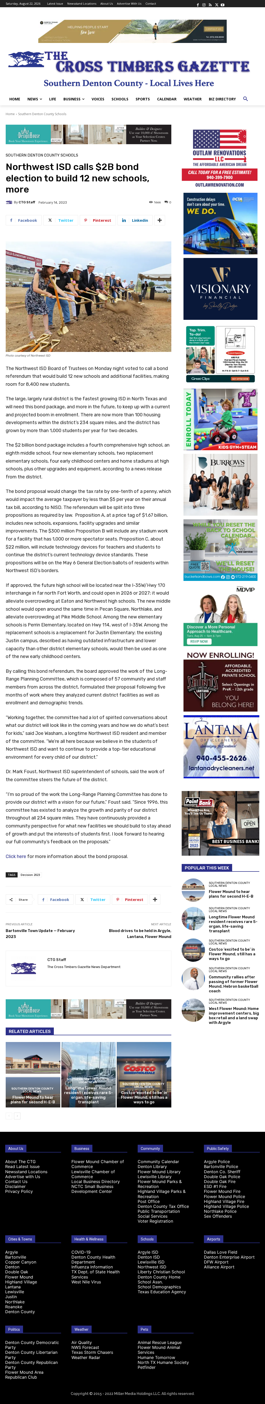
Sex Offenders (218, 1216)
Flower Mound (19, 1277)
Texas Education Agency (162, 1291)
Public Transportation (159, 1211)
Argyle (11, 1252)
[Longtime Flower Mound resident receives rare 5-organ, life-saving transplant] (193, 918)
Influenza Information (92, 1266)
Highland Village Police (226, 1206)
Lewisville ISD (151, 1262)
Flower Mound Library (159, 1171)
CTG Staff (27, 202)
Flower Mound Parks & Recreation (160, 1184)
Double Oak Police (222, 1176)
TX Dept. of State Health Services (95, 1274)
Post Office (149, 1201)
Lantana (13, 1286)
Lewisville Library (155, 1176)
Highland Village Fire (224, 1201)
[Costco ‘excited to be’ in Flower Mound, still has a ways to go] (144, 1074)
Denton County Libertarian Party (31, 1355)
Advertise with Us (22, 1176)
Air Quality (81, 1342)
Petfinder (147, 1367)
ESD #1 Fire (215, 1186)
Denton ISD (149, 1257)
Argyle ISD (148, 1252)
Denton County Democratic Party (32, 1345)
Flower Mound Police (224, 1196)
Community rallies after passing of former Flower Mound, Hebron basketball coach (233, 984)
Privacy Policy (19, 1191)
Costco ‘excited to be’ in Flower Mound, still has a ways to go (144, 1097)
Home (10, 114)
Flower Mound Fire (222, 1191)
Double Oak (16, 1271)
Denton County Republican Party (31, 1365)
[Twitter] (216, 3)
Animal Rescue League (160, 1342)
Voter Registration (155, 1221)
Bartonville (15, 1257)
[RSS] (210, 3)
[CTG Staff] (10, 202)
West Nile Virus (86, 1281)
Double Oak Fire (219, 1181)
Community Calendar (158, 1161)
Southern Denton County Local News (32, 1090)
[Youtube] (222, 3)
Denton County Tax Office (163, 1206)
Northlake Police (220, 1211)
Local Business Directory (95, 1181)
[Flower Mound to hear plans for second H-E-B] (33, 1074)
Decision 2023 (30, 875)
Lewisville (14, 1291)
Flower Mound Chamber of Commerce (97, 1164)
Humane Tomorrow (156, 1357)
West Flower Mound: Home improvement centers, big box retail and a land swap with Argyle (234, 1015)
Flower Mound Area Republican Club (24, 1375)
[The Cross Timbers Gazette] (132, 68)
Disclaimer (15, 1186)
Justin (11, 1296)
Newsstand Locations (26, 1171)
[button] (245, 99)
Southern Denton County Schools (42, 114)
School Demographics (159, 1286)
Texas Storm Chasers (92, 1352)
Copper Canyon (20, 1262)
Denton (12, 1266)
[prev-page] (9, 1116)
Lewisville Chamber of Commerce (93, 1174)
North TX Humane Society (163, 1362)
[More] (159, 220)
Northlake (15, 1301)
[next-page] (17, 1116)
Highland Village (21, 1281)
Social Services (152, 1216)
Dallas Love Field (220, 1252)
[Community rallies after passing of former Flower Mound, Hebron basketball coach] (193, 978)
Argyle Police (217, 1161)
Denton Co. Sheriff (222, 1171)
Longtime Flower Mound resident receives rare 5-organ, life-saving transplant (88, 1095)
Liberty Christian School (161, 1271)
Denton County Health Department (93, 1259)
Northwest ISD (152, 1266)
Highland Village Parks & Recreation (162, 1194)
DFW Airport (216, 1262)
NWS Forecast (85, 1347)
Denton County (20, 1311)
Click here (16, 856)
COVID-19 (81, 1252)
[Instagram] (204, 3)
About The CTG (20, 1161)
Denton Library (152, 1166)
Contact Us (16, 1181)
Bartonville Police (221, 1166)
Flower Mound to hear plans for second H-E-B (33, 1099)
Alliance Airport (219, 1266)
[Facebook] (198, 3)
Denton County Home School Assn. (159, 1279)
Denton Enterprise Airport (229, 1257)
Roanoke (13, 1306)
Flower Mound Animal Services (159, 1350)
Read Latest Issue (22, 1166)
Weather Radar (85, 1357)
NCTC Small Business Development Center (92, 1189)
